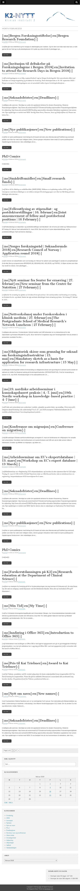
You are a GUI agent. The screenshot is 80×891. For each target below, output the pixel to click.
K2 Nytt (39, 887)
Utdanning (9, 840)
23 (50, 795)
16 (50, 791)
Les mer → (6, 55)
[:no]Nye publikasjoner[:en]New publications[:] (38, 129)
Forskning (9, 815)
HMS (8, 818)
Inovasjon (9, 820)
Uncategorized (11, 838)
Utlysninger (10, 843)
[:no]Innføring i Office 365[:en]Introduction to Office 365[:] (38, 634)
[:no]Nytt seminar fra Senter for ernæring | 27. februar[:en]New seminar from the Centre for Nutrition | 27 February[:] (37, 283)
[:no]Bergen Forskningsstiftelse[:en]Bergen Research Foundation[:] (35, 37)
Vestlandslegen (11, 848)
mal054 (6, 696)
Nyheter (9, 823)
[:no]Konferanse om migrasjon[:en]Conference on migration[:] (37, 428)
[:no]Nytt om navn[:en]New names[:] (30, 693)
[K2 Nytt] (40, 14)
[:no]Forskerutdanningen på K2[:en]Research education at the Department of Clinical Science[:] (37, 575)
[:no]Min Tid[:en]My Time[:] (24, 606)
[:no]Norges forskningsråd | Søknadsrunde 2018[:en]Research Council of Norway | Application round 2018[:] (34, 249)
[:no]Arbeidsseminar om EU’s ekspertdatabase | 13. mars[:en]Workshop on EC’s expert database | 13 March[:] (39, 460)
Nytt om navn (10, 825)
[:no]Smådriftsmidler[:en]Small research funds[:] (33, 180)
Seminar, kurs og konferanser (16, 833)
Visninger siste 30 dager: (58, 876)
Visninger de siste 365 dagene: (60, 878)
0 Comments (22, 42)
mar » (11, 802)
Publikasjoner (10, 830)
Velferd (8, 845)
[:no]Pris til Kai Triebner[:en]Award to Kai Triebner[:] (35, 665)
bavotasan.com (48, 889)
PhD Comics (11, 156)
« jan (6, 802)
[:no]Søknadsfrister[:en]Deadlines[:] (30, 97)
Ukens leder (10, 835)
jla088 (5, 42)
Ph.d (7, 828)
